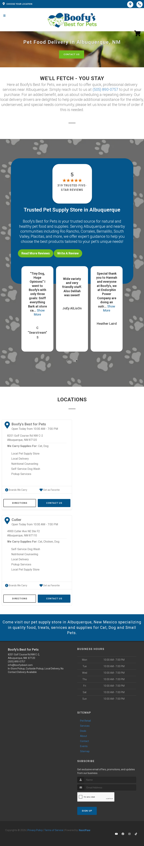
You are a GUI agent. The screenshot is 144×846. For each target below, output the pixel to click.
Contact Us (72, 54)
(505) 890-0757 (105, 89)
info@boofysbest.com (20, 665)
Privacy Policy (35, 830)
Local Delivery (20, 458)
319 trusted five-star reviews (72, 187)
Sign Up (87, 810)
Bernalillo (104, 231)
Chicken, (48, 541)
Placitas (37, 236)
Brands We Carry (17, 489)
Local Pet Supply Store (25, 453)
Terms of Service (53, 830)
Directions (19, 503)
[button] (67, 361)
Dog (45, 446)
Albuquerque (94, 226)
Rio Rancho (69, 231)
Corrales (88, 231)
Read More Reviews (35, 253)
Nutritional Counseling (24, 463)
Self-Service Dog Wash (25, 469)
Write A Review (68, 253)
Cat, (40, 446)
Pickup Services (21, 474)
